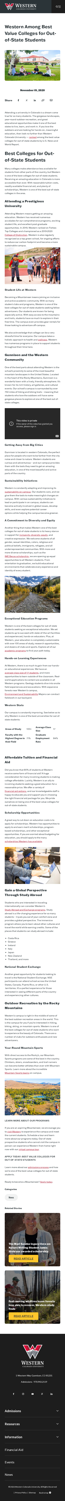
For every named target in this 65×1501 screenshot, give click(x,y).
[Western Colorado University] (32, 1366)
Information (13, 1437)
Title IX (8, 1444)
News (11, 1197)
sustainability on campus (18, 491)
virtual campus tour (29, 1149)
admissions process (38, 1167)
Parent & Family (12, 1466)
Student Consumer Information (20, 1461)
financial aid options (15, 791)
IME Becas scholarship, (17, 556)
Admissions (34, 1381)
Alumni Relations (13, 1457)
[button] (58, 6)
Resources (12, 1424)
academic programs (15, 650)
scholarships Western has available (23, 841)
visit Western (14, 1131)
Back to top (43, 1493)
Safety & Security (13, 1453)
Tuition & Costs (12, 1431)
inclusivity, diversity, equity (33, 535)
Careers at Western (14, 1470)
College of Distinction (16, 235)
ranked (33, 137)
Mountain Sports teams (17, 1073)
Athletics (9, 1474)
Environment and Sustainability (21, 694)
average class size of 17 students (21, 672)
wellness (42, 339)
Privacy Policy (21, 1492)
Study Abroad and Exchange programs (25, 909)
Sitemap (32, 1492)
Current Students (13, 1448)
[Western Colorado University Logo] (20, 6)
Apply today (46, 1181)
